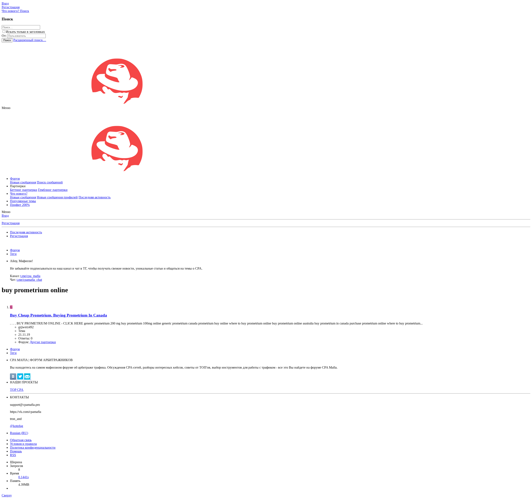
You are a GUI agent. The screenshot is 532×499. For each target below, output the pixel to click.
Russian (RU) (19, 433)
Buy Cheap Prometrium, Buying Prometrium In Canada (58, 315)
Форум (15, 178)
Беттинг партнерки (23, 190)
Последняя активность (95, 197)
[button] (6, 108)
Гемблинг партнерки (53, 190)
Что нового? (18, 193)
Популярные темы (23, 201)
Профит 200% (20, 205)
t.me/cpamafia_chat (29, 279)
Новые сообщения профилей (57, 197)
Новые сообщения (23, 182)
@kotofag (16, 426)
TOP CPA (16, 389)
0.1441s (23, 477)
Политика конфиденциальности (32, 447)
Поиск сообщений (50, 182)
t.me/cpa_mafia (30, 276)
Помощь (16, 451)
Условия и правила (23, 444)
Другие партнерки (43, 342)
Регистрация (11, 223)
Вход (5, 215)
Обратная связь (21, 440)
